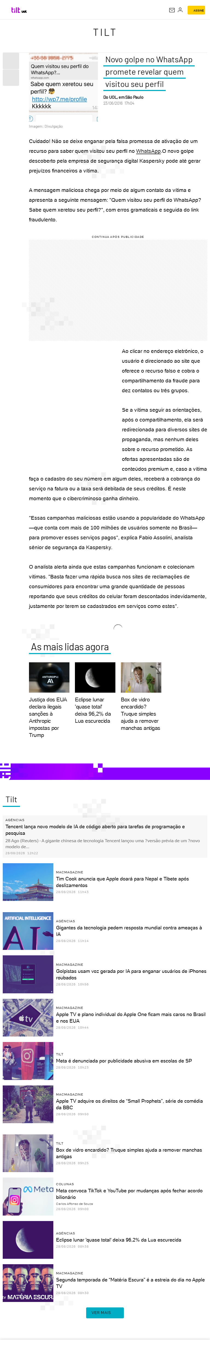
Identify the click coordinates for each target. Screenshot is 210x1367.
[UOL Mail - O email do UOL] (172, 10)
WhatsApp (148, 151)
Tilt (105, 32)
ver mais (101, 1312)
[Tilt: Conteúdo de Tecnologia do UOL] (16, 10)
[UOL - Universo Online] (24, 11)
